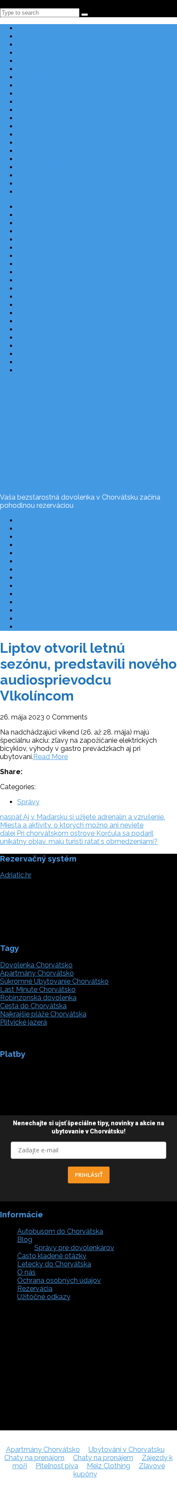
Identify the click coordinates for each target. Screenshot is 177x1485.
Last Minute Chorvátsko (38, 989)
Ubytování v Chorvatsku (126, 1449)
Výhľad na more (42, 134)
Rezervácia (34, 529)
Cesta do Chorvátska (50, 537)
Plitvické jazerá (40, 183)
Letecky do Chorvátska (54, 151)
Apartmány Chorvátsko (37, 973)
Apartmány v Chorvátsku (56, 28)
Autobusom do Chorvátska (60, 159)
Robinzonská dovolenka (55, 126)
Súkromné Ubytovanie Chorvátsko (54, 981)
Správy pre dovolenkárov (74, 1248)
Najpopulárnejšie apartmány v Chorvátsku (83, 167)
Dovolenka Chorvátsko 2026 (62, 36)
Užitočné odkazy (43, 545)
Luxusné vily (36, 102)
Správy (28, 802)
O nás (26, 561)
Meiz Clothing (108, 1466)
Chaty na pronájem (103, 1458)
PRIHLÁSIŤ (89, 1175)
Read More (50, 757)
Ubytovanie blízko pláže (55, 85)
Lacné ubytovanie (45, 94)
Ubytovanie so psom (50, 110)
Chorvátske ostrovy (48, 53)
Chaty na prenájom (34, 1458)
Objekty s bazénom (48, 118)
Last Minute (36, 61)
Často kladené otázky (51, 520)
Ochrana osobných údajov (59, 553)
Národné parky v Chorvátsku (62, 578)
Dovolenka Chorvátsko (36, 965)
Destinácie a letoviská (51, 44)
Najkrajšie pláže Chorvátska (60, 175)
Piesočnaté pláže (44, 77)
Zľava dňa (33, 143)
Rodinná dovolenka (48, 69)
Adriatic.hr (15, 875)
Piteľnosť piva (57, 1466)
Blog (24, 192)
